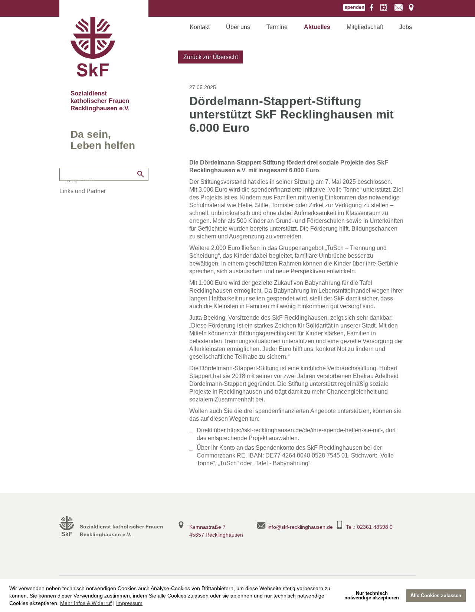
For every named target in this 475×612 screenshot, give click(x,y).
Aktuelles (317, 27)
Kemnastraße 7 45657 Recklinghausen (216, 531)
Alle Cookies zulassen (435, 595)
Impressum (129, 603)
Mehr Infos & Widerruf (86, 603)
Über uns (238, 27)
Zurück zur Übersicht (210, 57)
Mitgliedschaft (365, 27)
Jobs (405, 27)
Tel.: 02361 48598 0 (369, 527)
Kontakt (200, 27)
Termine (277, 27)
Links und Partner (82, 191)
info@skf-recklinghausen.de (300, 527)
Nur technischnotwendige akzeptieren (371, 595)
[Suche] (141, 174)
